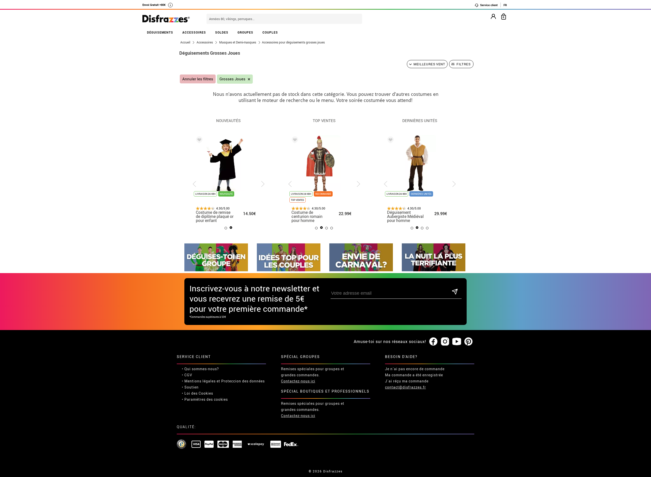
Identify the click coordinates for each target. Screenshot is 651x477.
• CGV (187, 374)
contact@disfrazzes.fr (405, 387)
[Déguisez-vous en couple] (288, 269)
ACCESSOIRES (194, 32)
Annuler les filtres (197, 79)
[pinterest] (468, 341)
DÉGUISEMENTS (160, 32)
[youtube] (457, 341)
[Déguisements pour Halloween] (433, 269)
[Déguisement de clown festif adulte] (389, 140)
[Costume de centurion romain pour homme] (294, 140)
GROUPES (245, 32)
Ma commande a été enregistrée (414, 374)
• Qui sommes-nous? (200, 368)
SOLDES (221, 32)
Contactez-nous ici (298, 381)
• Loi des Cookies (197, 393)
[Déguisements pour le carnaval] (361, 269)
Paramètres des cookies (206, 399)
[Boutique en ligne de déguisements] (166, 19)
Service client (488, 5)
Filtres (463, 64)
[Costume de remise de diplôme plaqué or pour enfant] (198, 140)
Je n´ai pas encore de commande (415, 368)
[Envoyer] (455, 292)
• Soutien (190, 387)
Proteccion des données (243, 381)
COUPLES (270, 32)
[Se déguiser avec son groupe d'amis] (216, 269)
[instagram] (445, 341)
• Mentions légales (199, 381)
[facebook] (433, 341)
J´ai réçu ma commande (406, 381)
